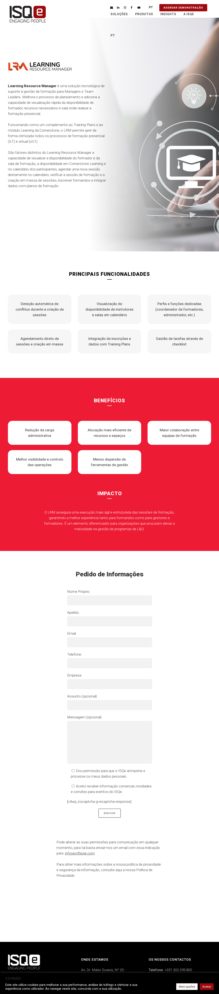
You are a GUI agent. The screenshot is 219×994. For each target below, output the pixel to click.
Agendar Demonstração (183, 7)
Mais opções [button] (187, 986)
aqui (118, 870)
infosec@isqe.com (80, 853)
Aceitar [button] (206, 986)
